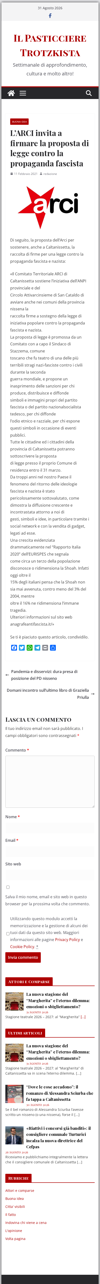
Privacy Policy (67, 939)
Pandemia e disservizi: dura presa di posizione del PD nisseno (44, 675)
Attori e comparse (19, 1190)
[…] (83, 1017)
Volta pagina (15, 1238)
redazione (50, 174)
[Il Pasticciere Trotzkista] (11, 93)
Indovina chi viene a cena (26, 1222)
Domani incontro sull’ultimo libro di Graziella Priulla (48, 694)
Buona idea (19, 121)
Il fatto (10, 1214)
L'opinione (13, 1230)
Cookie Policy (22, 946)
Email (11, 840)
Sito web (13, 864)
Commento (17, 750)
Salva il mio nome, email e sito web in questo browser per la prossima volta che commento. (47, 900)
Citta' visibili (15, 1206)
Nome (12, 816)
